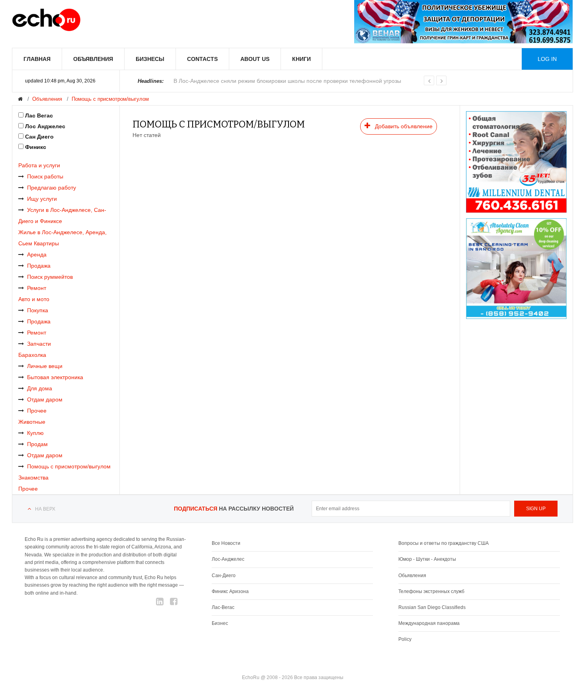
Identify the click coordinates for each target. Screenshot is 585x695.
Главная (37, 59)
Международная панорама (429, 623)
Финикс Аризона (230, 591)
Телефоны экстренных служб (431, 591)
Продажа (39, 265)
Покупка (37, 310)
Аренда (37, 254)
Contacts (202, 59)
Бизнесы (150, 59)
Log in (547, 59)
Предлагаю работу (51, 187)
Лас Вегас (39, 115)
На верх (45, 509)
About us (254, 59)
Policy (404, 639)
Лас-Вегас (223, 607)
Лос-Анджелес (228, 559)
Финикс (35, 147)
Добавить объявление (403, 126)
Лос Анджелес (45, 126)
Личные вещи (44, 366)
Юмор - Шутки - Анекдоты (427, 559)
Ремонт (36, 288)
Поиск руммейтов (50, 277)
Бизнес (220, 623)
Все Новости (226, 543)
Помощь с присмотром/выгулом (110, 99)
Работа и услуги (39, 165)
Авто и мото (33, 299)
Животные (31, 422)
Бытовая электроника (55, 377)
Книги (301, 59)
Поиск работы (45, 176)
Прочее (37, 410)
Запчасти (39, 344)
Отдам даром (44, 399)
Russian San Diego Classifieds (432, 607)
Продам (37, 444)
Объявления (93, 59)
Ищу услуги (42, 199)
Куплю (35, 433)
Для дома (39, 388)
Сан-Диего (224, 575)
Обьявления (412, 575)
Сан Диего (39, 136)
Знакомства (33, 477)
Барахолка (32, 355)
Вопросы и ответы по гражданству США (443, 543)
